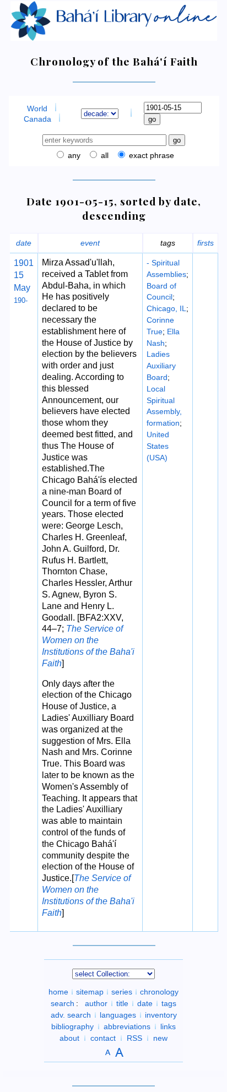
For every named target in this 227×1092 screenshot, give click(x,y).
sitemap (90, 991)
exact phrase (150, 155)
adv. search (71, 1014)
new (160, 1038)
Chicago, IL (166, 308)
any (73, 155)
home (58, 991)
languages (118, 1014)
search (62, 1003)
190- (21, 300)
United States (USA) (158, 446)
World (37, 108)
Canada (37, 119)
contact (103, 1038)
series (121, 991)
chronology (159, 991)
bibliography (72, 1026)
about (69, 1038)
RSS (134, 1038)
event (90, 242)
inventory (161, 1014)
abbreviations (127, 1026)
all (104, 155)
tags (168, 1003)
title (122, 1003)
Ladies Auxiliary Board (161, 366)
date (23, 242)
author (96, 1003)
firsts (205, 242)
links (168, 1026)
